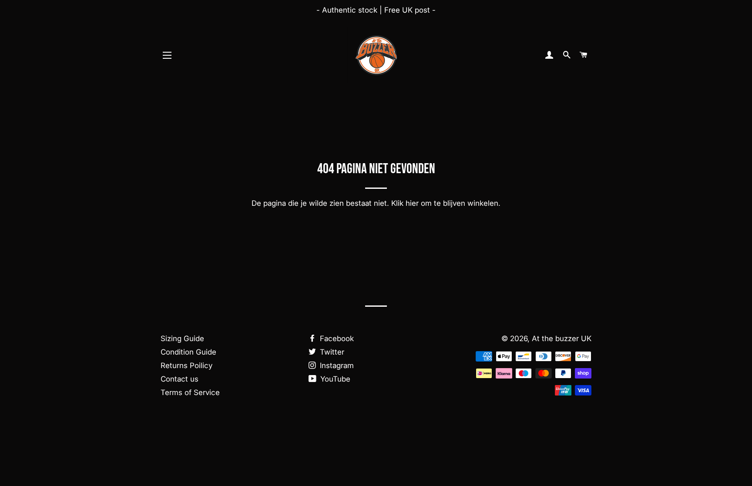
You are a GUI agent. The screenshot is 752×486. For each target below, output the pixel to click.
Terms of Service (190, 392)
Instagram (336, 365)
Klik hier (405, 203)
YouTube (334, 379)
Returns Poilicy (186, 365)
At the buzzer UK (561, 338)
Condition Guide (188, 352)
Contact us (179, 379)
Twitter (331, 352)
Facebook (336, 338)
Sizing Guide (182, 338)
